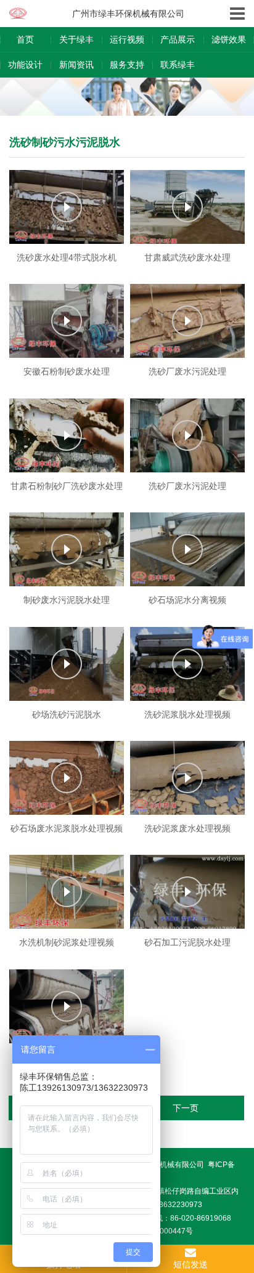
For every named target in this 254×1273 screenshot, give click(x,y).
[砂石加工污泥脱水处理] (187, 892)
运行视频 (127, 39)
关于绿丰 (76, 39)
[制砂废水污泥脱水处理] (66, 549)
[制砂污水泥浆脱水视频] (66, 1006)
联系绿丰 (177, 65)
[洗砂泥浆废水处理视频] (187, 778)
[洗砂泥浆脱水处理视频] (187, 664)
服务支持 (127, 65)
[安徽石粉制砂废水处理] (66, 321)
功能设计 (25, 65)
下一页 (186, 1108)
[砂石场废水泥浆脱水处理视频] (66, 778)
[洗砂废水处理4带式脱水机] (66, 207)
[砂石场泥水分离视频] (187, 549)
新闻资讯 (76, 65)
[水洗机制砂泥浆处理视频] (66, 892)
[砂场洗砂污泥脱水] (66, 664)
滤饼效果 (228, 39)
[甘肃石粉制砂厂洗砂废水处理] (66, 435)
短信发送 (190, 1264)
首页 (25, 39)
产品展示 (177, 39)
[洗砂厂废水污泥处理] (187, 321)
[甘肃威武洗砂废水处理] (187, 207)
